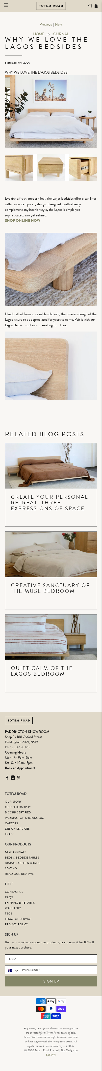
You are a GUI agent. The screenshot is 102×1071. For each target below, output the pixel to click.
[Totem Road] (51, 6)
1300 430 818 (20, 747)
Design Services (17, 828)
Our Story (13, 801)
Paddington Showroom (24, 818)
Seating (11, 868)
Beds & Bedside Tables (22, 857)
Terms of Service (18, 919)
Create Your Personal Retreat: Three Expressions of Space (49, 502)
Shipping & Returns (20, 902)
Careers (11, 823)
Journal (60, 34)
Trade (9, 834)
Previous (46, 24)
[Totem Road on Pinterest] (18, 778)
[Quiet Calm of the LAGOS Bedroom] (51, 637)
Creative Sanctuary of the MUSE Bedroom (50, 588)
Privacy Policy (16, 924)
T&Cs (8, 913)
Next (58, 24)
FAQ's (9, 897)
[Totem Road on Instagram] (13, 778)
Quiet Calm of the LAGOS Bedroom (42, 671)
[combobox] (12, 971)
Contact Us (14, 892)
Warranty (13, 908)
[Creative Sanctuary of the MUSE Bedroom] (51, 554)
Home (38, 34)
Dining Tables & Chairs (22, 863)
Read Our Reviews (19, 874)
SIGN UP (51, 981)
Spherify (51, 1055)
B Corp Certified (18, 812)
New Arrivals (15, 852)
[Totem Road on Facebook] (7, 778)
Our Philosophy (18, 807)
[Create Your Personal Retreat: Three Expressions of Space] (51, 466)
